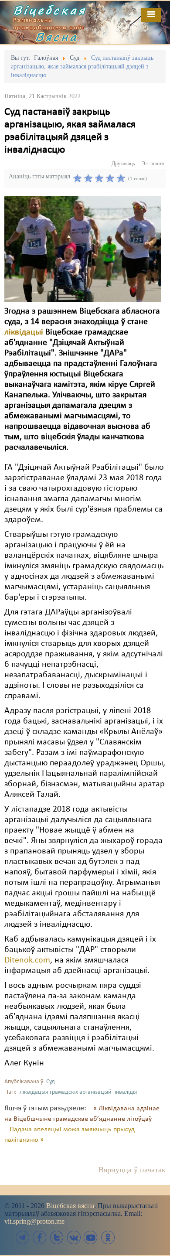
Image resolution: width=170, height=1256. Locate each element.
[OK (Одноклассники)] (107, 1237)
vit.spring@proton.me (34, 1221)
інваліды (126, 1092)
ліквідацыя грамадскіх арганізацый (66, 1092)
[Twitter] (56, 1237)
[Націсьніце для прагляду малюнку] (82, 249)
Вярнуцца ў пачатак (132, 1169)
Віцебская (49, 10)
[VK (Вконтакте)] (73, 1237)
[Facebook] (39, 1237)
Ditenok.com (27, 960)
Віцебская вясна (70, 1205)
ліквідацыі (24, 332)
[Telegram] (22, 1237)
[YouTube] (90, 1237)
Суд (50, 1082)
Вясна (56, 36)
